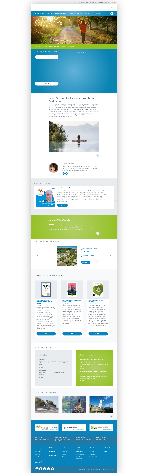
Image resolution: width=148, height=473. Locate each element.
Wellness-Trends (38, 456)
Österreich (105, 451)
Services (78, 447)
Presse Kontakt (37, 451)
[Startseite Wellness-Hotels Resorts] (48, 7)
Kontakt (111, 469)
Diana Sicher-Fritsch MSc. (68, 163)
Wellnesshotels (39, 13)
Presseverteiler (37, 454)
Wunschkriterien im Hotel (94, 456)
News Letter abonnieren (80, 454)
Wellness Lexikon (97, 13)
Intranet (107, 2)
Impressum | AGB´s (83, 2)
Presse (36, 447)
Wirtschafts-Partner (52, 449)
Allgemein (64, 447)
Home (74, 2)
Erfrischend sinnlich (65, 456)
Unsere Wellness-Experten (51, 47)
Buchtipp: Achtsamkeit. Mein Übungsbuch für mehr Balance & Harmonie (44, 302)
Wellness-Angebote (61, 13)
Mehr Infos (62, 205)
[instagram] (45, 469)
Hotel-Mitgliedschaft (80, 437)
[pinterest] (49, 469)
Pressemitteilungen (38, 449)
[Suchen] (112, 7)
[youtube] (53, 469)
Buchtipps (71, 47)
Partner (50, 447)
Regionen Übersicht (107, 447)
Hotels (63, 47)
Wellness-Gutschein (76, 13)
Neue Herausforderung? (101, 437)
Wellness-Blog (64, 451)
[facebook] (41, 469)
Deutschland (105, 449)
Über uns (86, 13)
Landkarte (49, 13)
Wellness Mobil (38, 437)
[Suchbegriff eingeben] (103, 7)
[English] (115, 2)
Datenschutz (100, 2)
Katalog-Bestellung (79, 449)
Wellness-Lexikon (93, 454)
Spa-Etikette (92, 451)
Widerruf (92, 2)
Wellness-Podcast (65, 449)
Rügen (66, 257)
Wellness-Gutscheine (79, 451)
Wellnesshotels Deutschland (53, 455)
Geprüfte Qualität (92, 449)
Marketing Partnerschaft (61, 437)
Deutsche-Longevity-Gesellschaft (39, 461)
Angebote (38, 47)
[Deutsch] (112, 2)
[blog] (37, 469)
